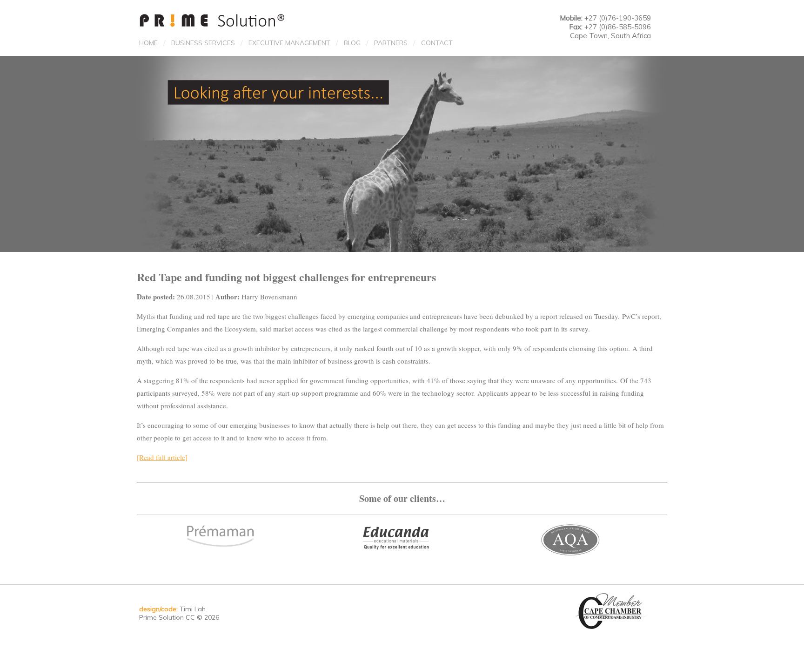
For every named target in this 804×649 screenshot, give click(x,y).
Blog (352, 43)
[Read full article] (162, 457)
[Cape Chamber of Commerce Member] (612, 610)
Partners (391, 43)
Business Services (203, 43)
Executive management (289, 43)
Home (148, 43)
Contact (437, 43)
